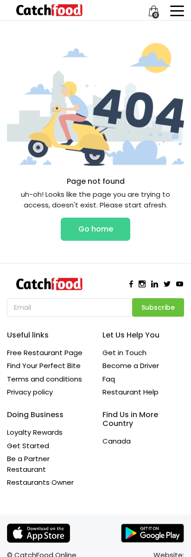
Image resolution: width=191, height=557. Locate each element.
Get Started (28, 446)
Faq (108, 379)
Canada (116, 441)
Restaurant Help (130, 392)
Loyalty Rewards (35, 432)
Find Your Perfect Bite (44, 365)
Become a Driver (130, 365)
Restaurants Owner (40, 482)
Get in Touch (124, 352)
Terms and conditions (44, 379)
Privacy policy (30, 392)
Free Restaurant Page (45, 352)
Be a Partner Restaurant (28, 464)
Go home (95, 229)
